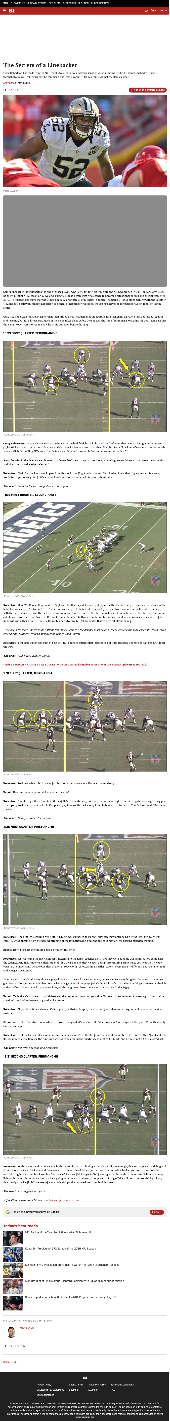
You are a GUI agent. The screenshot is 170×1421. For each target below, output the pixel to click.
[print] (23, 1346)
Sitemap (73, 1390)
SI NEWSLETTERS (36, 3)
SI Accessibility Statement (50, 1390)
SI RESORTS (69, 3)
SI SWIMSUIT (18, 3)
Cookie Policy (76, 1385)
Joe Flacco (65, 979)
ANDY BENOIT (27, 1328)
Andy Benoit (9, 83)
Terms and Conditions (122, 1385)
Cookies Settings (45, 1395)
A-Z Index (93, 1390)
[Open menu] (5, 11)
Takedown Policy (97, 1385)
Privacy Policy (44, 1385)
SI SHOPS (83, 3)
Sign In (163, 10)
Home (6, 1362)
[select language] (154, 10)
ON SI (5, 3)
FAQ (113, 1390)
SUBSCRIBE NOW (100, 3)
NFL (15, 1362)
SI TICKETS (55, 3)
